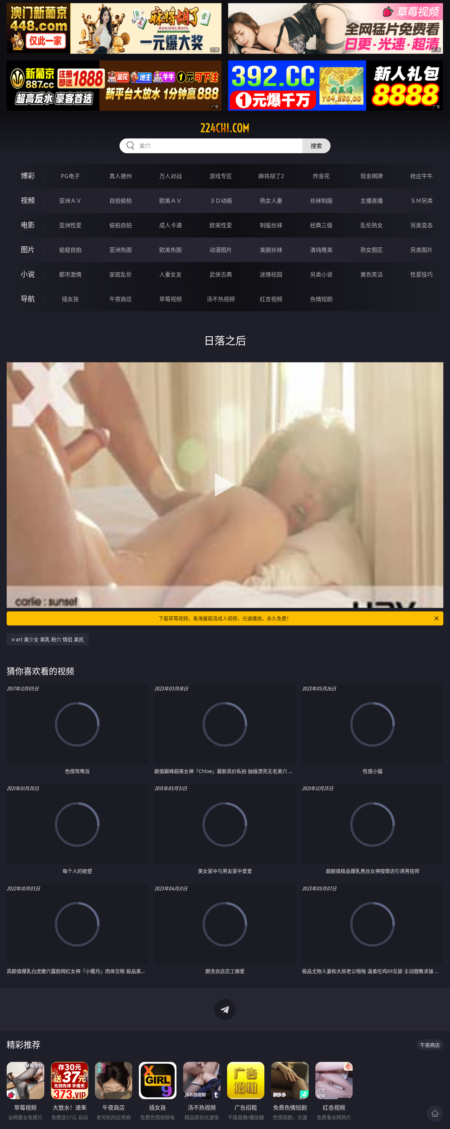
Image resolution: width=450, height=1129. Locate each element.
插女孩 (70, 299)
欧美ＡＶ (170, 201)
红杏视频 (271, 299)
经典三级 (321, 225)
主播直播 (371, 201)
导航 (28, 299)
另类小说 (321, 274)
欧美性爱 (221, 225)
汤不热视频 (221, 299)
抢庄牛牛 (421, 176)
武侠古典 (221, 274)
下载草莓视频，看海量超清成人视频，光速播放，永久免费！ (225, 618)
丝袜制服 (321, 201)
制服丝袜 (271, 225)
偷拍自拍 (120, 225)
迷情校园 (271, 274)
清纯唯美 (321, 250)
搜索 (316, 146)
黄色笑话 (371, 274)
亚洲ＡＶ (70, 201)
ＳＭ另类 (421, 201)
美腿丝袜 (271, 250)
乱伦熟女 (371, 225)
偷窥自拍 (70, 250)
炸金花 (321, 176)
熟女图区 (371, 250)
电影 (28, 225)
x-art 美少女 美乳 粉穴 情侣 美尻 (48, 639)
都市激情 (70, 274)
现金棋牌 (371, 176)
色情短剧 (321, 299)
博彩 (28, 176)
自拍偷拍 (120, 201)
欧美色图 (170, 250)
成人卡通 (170, 225)
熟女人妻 (271, 201)
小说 (28, 274)
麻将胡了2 (271, 176)
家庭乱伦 (120, 274)
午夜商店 (120, 299)
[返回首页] (434, 1113)
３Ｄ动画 (221, 201)
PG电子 (70, 176)
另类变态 (421, 225)
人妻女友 (170, 274)
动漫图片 (221, 250)
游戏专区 (221, 176)
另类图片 (421, 250)
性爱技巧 (421, 274)
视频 (28, 200)
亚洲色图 (120, 250)
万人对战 (170, 176)
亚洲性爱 (70, 225)
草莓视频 (170, 299)
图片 (28, 249)
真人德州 (120, 176)
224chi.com (225, 128)
